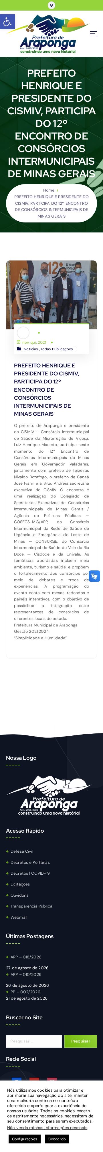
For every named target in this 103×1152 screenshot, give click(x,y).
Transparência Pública (31, 906)
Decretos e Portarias (30, 862)
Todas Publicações (57, 349)
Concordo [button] (57, 1139)
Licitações (20, 884)
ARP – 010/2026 (26, 974)
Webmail (19, 917)
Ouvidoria (20, 895)
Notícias (31, 349)
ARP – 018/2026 (26, 957)
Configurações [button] (24, 1139)
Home (49, 190)
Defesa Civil (22, 851)
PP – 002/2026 (25, 991)
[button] (7, 21)
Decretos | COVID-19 (30, 873)
